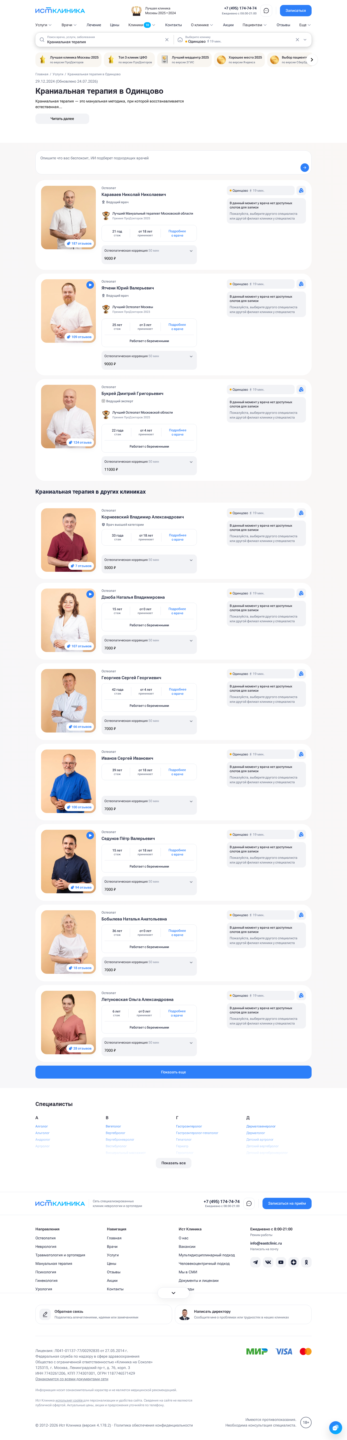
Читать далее (62, 118)
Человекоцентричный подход (204, 1263)
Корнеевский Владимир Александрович (143, 516)
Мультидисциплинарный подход (207, 1255)
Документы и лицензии (199, 1280)
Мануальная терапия (53, 1263)
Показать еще (173, 1072)
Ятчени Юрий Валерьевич (128, 287)
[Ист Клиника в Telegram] (255, 1262)
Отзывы (283, 25)
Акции (228, 25)
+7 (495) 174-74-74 (240, 8)
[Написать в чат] (266, 11)
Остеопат (109, 188)
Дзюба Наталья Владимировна (133, 597)
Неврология (45, 1246)
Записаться (296, 10)
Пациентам (252, 25)
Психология (45, 1272)
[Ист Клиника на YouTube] (281, 1262)
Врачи (67, 25)
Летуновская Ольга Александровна (138, 999)
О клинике (200, 25)
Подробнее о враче (177, 233)
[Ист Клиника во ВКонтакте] (268, 1262)
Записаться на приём (287, 1203)
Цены (114, 25)
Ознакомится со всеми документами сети (71, 1379)
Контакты (173, 25)
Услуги (41, 25)
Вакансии (187, 1246)
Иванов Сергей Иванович (127, 758)
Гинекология (46, 1280)
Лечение (94, 25)
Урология (43, 1289)
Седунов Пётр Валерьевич (128, 838)
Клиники (138, 25)
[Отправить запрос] (304, 167)
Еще (302, 25)
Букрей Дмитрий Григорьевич (132, 393)
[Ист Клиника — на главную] (60, 10)
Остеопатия (45, 1238)
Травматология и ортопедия (60, 1255)
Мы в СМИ (188, 1272)
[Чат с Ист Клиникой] (335, 1427)
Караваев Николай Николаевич (134, 194)
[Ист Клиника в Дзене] (293, 1262)
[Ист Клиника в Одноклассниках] (306, 1262)
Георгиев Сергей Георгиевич (131, 677)
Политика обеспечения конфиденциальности (153, 1425)
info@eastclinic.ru (266, 1243)
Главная (114, 1238)
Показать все (173, 1163)
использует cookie (69, 1400)
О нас (183, 1238)
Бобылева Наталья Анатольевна (134, 918)
